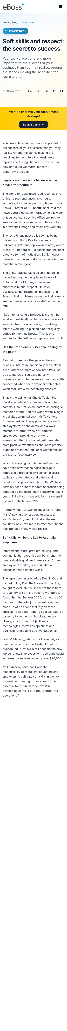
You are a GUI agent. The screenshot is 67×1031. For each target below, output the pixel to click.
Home (6, 22)
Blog (14, 22)
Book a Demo (31, 124)
